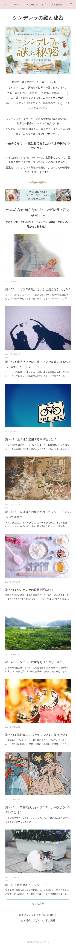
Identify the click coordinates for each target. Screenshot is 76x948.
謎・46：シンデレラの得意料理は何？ (29, 589)
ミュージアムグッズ (36, 4)
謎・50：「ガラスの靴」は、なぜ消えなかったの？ (38, 289)
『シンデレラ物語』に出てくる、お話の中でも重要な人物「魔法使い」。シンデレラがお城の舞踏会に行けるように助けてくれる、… (37, 374)
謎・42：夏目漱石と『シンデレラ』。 (29, 885)
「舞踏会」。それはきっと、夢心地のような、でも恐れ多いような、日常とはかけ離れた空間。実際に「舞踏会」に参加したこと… (37, 741)
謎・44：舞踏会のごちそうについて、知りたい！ (36, 734)
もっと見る (38, 903)
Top (5, 4)
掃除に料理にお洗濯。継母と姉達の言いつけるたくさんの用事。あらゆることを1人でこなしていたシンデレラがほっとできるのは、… (37, 596)
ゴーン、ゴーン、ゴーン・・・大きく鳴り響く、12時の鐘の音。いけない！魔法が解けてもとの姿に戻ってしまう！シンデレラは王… (37, 296)
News (17, 4)
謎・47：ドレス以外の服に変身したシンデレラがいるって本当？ (38, 514)
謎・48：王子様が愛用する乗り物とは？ (31, 439)
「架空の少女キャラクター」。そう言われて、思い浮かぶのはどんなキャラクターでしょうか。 (37, 819)
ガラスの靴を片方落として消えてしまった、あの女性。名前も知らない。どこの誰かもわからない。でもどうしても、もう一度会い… (37, 446)
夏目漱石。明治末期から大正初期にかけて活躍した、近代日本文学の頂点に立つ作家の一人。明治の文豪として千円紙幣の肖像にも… (37, 892)
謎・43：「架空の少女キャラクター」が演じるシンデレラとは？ (38, 809)
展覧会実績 (56, 4)
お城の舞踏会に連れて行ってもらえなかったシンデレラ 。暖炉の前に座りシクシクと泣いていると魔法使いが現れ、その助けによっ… (37, 669)
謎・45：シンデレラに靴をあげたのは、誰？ (33, 662)
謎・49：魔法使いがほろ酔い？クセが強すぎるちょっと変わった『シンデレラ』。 (38, 364)
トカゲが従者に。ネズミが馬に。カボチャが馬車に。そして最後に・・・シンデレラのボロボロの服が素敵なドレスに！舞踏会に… (37, 524)
